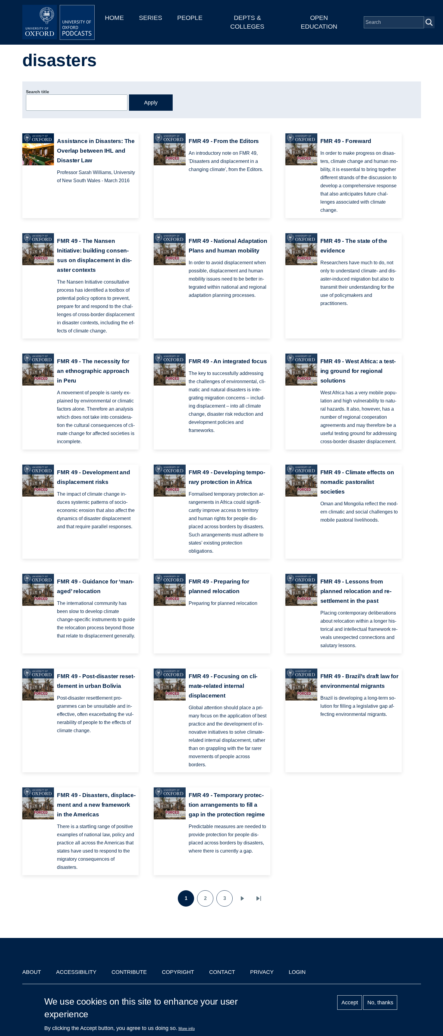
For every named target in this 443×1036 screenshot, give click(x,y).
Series (150, 17)
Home (114, 17)
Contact (222, 972)
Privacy (262, 972)
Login (297, 972)
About (31, 972)
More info (186, 1028)
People (190, 17)
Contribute (129, 972)
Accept (349, 1002)
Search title (37, 91)
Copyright (178, 972)
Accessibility (76, 972)
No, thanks (380, 1002)
